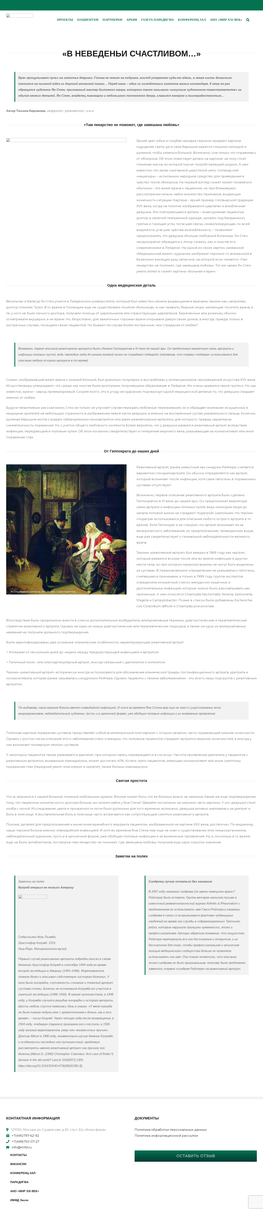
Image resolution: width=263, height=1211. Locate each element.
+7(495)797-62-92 (25, 1136)
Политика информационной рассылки (166, 1136)
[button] (247, 20)
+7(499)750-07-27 (25, 1141)
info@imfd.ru (22, 1147)
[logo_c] (19, 15)
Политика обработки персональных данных (171, 1130)
